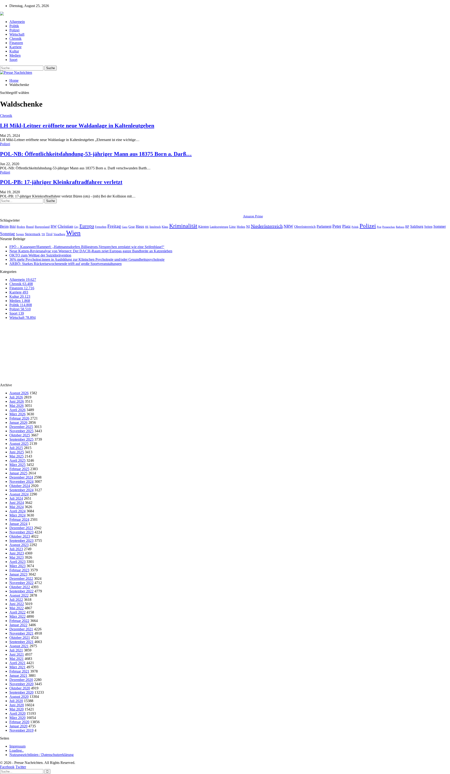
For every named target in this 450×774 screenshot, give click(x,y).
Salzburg (416, 226)
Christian (65, 226)
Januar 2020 (18, 726)
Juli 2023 (16, 549)
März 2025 (17, 465)
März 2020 (17, 718)
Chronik (15, 39)
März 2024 (17, 515)
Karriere (15, 47)
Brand (30, 226)
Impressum (17, 746)
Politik (14, 26)
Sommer (439, 226)
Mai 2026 (16, 406)
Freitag (114, 226)
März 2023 (17, 566)
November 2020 (21, 684)
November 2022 (21, 583)
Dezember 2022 (21, 578)
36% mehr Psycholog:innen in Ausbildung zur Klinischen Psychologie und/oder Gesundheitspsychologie (87, 259)
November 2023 (21, 532)
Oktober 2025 (19, 435)
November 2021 (21, 633)
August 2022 (19, 595)
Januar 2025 (18, 473)
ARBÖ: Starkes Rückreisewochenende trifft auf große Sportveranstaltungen (65, 264)
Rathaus (400, 227)
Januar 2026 (18, 422)
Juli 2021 (16, 650)
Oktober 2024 (19, 486)
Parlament (324, 226)
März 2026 (17, 414)
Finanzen (16, 43)
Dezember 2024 (21, 477)
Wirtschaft (16, 34)
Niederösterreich (267, 226)
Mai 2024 (16, 507)
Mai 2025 (16, 456)
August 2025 (19, 444)
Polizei (14, 30)
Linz (232, 226)
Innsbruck (155, 226)
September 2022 (21, 591)
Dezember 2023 (21, 528)
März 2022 (17, 616)
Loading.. (16, 750)
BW (54, 226)
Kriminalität (183, 226)
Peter (336, 226)
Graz (131, 226)
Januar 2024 (18, 524)
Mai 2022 (16, 608)
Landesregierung (219, 226)
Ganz (125, 226)
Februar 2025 (19, 469)
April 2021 (17, 663)
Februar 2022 (19, 621)
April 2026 (17, 410)
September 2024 (21, 490)
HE (147, 226)
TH (43, 234)
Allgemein (17, 22)
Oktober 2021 (19, 638)
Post (379, 227)
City (76, 226)
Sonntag (7, 233)
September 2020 (21, 692)
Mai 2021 (16, 659)
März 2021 (17, 667)
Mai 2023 (16, 557)
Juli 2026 (16, 397)
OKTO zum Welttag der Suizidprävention (40, 255)
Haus (140, 226)
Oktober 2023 (19, 536)
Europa (86, 226)
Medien (15, 55)
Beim (4, 226)
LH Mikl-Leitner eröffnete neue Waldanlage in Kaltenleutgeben (77, 126)
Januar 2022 (18, 625)
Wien (73, 233)
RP (407, 226)
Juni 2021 (16, 654)
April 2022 (17, 612)
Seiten (428, 226)
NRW (288, 226)
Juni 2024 (16, 503)
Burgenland (42, 226)
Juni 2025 (16, 452)
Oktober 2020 (19, 688)
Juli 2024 (16, 498)
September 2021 (21, 642)
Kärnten (203, 226)
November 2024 (21, 482)
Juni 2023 (16, 553)
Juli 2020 (16, 701)
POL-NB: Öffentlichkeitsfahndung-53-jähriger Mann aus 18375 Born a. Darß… (96, 154)
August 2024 (19, 494)
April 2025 (17, 460)
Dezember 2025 (21, 427)
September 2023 (21, 541)
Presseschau (388, 226)
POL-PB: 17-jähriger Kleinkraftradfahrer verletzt (61, 182)
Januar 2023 (18, 574)
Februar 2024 (19, 519)
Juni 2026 (16, 401)
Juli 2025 (16, 448)
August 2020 (19, 697)
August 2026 (19, 393)
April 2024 (17, 511)
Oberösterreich (305, 226)
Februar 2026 (19, 418)
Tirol (49, 234)
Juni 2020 (16, 705)
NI (248, 226)
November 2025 (21, 431)
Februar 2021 (19, 671)
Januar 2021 (18, 675)
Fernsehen (100, 226)
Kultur (14, 51)
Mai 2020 (16, 709)
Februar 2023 (19, 570)
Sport (13, 60)
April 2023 (17, 562)
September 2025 (21, 439)
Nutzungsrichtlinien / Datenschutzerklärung (41, 755)
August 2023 (19, 545)
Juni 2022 (16, 604)
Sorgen (20, 234)
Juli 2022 (16, 600)
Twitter (20, 767)
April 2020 (17, 713)
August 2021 (19, 646)
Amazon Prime (253, 216)
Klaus (165, 226)
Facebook (7, 767)
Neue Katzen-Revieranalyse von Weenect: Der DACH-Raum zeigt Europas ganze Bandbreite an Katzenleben (90, 251)
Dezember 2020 (21, 680)
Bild (13, 226)
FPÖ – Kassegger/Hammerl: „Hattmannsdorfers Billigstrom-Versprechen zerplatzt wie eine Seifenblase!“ (86, 247)
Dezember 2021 (21, 629)
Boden (21, 226)
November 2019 (21, 730)
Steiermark (33, 234)
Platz (346, 226)
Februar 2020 (19, 722)
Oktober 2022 (19, 587)
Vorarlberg (59, 234)
